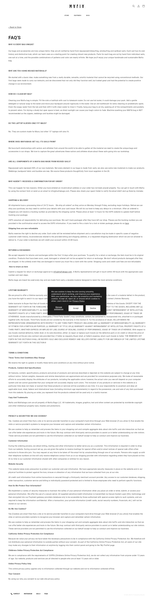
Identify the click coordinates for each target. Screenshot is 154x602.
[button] (133, 6)
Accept (76, 308)
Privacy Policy (78, 301)
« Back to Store (14, 27)
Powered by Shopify (139, 594)
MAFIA (131, 594)
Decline (93, 308)
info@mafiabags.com (62, 272)
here (127, 223)
